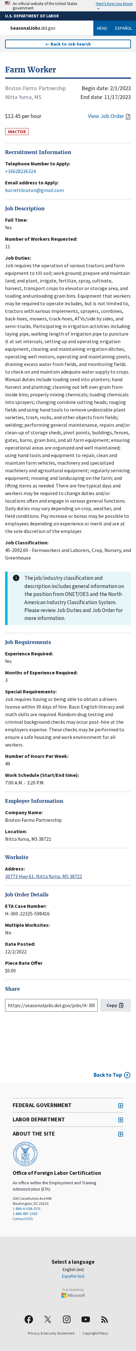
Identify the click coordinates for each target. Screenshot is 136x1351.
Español (123, 28)
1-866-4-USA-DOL (27, 1208)
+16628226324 (20, 171)
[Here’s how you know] (68, 5)
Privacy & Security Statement (51, 1333)
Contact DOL (23, 1218)
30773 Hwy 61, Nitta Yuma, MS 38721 (43, 876)
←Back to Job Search (68, 44)
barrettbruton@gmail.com (34, 190)
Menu (102, 28)
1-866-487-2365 (25, 1213)
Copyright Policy (95, 1333)
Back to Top (108, 1074)
